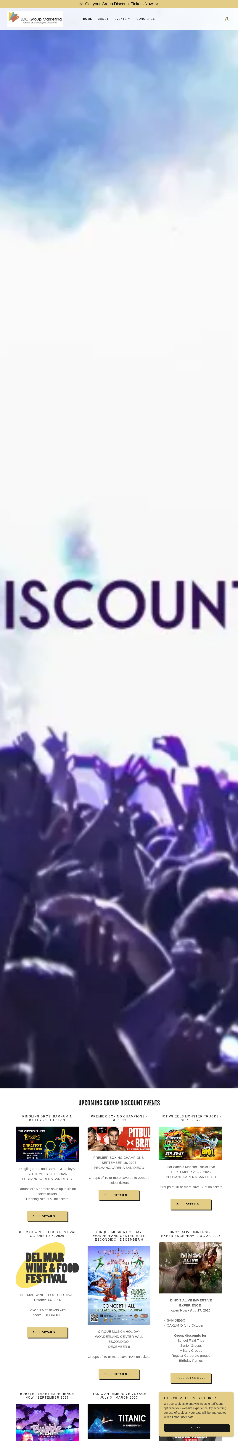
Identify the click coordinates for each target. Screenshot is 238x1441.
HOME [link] (87, 18)
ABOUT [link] (103, 18)
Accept (196, 1427)
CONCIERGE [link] (145, 18)
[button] (123, 19)
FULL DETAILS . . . (47, 1216)
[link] (35, 18)
